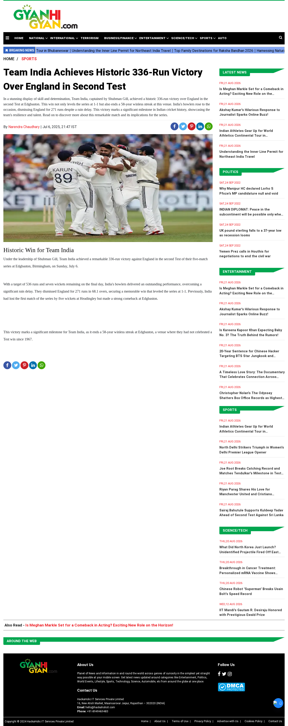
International (62, 38)
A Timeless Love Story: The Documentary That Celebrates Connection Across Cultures (252, 377)
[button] (7, 38)
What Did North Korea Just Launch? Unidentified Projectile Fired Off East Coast (249, 552)
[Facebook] (219, 674)
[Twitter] (224, 674)
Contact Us (87, 690)
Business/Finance (119, 38)
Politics (230, 172)
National (37, 38)
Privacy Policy (202, 721)
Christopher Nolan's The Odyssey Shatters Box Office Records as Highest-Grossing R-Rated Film (251, 398)
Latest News (235, 72)
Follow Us (226, 664)
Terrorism (90, 38)
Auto (222, 38)
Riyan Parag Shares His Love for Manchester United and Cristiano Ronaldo (245, 494)
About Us (85, 664)
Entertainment (152, 38)
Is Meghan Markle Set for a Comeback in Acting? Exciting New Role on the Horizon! (251, 94)
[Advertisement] (183, 14)
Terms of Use (180, 721)
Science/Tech (182, 38)
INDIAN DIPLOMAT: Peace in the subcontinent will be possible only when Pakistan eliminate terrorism (251, 214)
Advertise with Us (227, 721)
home (18, 38)
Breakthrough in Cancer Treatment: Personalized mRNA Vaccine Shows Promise (247, 573)
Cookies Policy (253, 721)
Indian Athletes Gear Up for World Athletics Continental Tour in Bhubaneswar (246, 135)
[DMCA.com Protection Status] (231, 687)
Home (144, 721)
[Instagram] (230, 674)
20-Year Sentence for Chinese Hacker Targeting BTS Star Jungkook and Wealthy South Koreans (249, 356)
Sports (206, 38)
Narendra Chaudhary (24, 127)
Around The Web (22, 641)
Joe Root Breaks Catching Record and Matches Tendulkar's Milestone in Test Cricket (250, 473)
